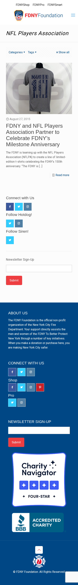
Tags (31, 52)
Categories (16, 52)
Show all (64, 52)
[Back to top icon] (39, 550)
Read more (62, 175)
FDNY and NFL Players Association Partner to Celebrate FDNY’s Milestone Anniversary (34, 135)
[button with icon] (10, 207)
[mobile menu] (73, 15)
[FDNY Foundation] (39, 15)
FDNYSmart (55, 5)
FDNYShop (23, 5)
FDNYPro (38, 5)
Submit (14, 280)
